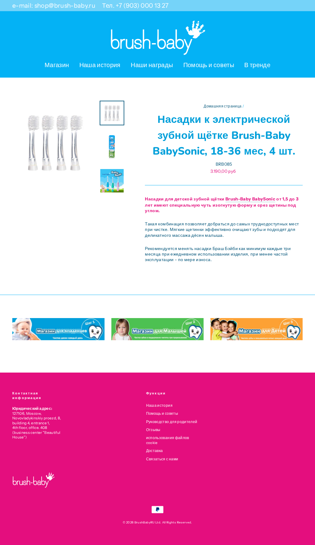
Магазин (57, 65)
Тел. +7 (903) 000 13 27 (135, 5)
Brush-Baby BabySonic (250, 199)
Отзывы (153, 429)
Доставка (154, 450)
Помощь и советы (208, 65)
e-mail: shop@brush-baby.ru (53, 5)
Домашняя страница (222, 106)
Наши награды (152, 65)
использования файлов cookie (167, 440)
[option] (53, 142)
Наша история (100, 65)
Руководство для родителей (171, 421)
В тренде (257, 65)
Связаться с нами (162, 459)
